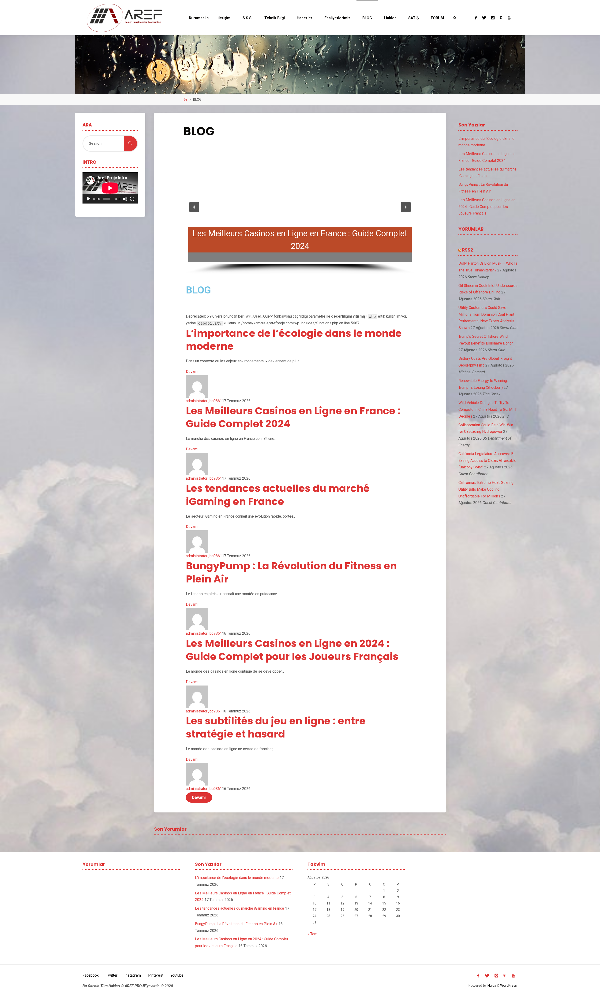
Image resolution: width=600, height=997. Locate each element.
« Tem (312, 934)
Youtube (177, 975)
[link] (455, 17)
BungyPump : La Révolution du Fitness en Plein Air (291, 572)
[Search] (130, 143)
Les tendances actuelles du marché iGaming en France (278, 494)
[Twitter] (483, 18)
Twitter (111, 975)
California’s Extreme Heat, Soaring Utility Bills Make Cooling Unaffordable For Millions (486, 489)
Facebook (90, 975)
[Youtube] (509, 18)
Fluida (491, 986)
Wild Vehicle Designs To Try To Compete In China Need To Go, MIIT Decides (487, 409)
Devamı (192, 371)
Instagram (132, 975)
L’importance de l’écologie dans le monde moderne (294, 339)
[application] (110, 188)
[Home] (185, 100)
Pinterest (155, 975)
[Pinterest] (501, 18)
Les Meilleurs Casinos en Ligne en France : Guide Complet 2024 (293, 417)
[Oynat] (88, 198)
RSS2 (467, 250)
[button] (194, 207)
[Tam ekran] (132, 198)
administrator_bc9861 (204, 401)
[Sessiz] (125, 198)
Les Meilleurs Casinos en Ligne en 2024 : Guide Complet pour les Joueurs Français (292, 649)
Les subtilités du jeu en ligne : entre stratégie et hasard (276, 727)
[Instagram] (493, 18)
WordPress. (509, 986)
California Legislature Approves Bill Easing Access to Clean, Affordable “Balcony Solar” (487, 461)
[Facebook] (475, 18)
